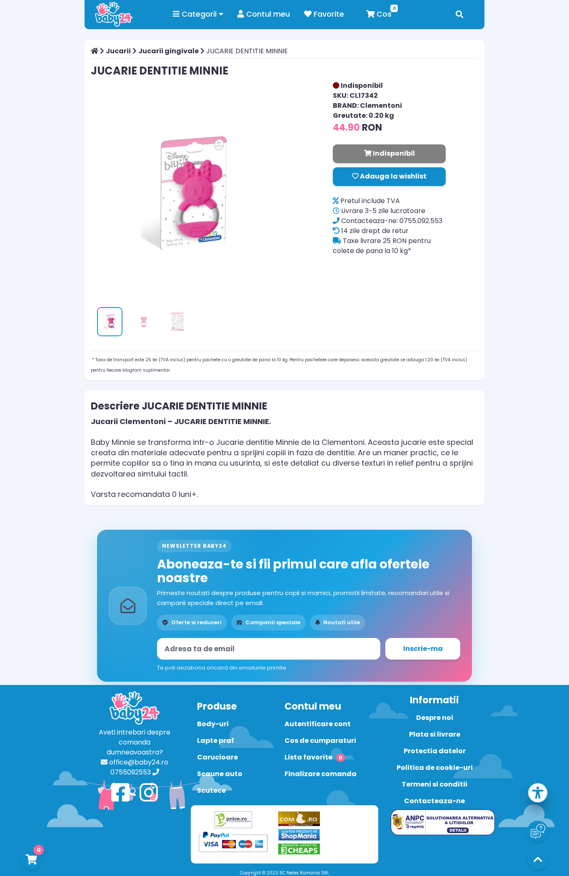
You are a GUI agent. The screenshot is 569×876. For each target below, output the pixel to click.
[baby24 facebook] (120, 793)
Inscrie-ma (423, 648)
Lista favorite (313, 757)
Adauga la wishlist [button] (393, 176)
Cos (383, 14)
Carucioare (217, 757)
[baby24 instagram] (149, 793)
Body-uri (213, 724)
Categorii (199, 14)
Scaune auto (219, 774)
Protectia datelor (435, 751)
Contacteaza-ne (434, 801)
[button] (537, 794)
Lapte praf (215, 740)
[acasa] (94, 51)
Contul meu (267, 14)
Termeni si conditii (434, 784)
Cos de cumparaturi (320, 740)
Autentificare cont (317, 724)
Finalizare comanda (320, 774)
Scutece (211, 790)
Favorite (328, 14)
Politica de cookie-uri (435, 767)
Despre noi (434, 717)
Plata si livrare (434, 734)
